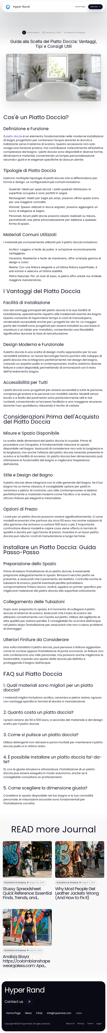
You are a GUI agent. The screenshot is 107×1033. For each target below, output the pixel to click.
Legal (98, 1023)
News (28, 1013)
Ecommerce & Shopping (74, 32)
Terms (90, 1023)
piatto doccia (13, 136)
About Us (70, 1023)
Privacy (80, 1023)
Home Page (13, 1013)
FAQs (39, 1013)
